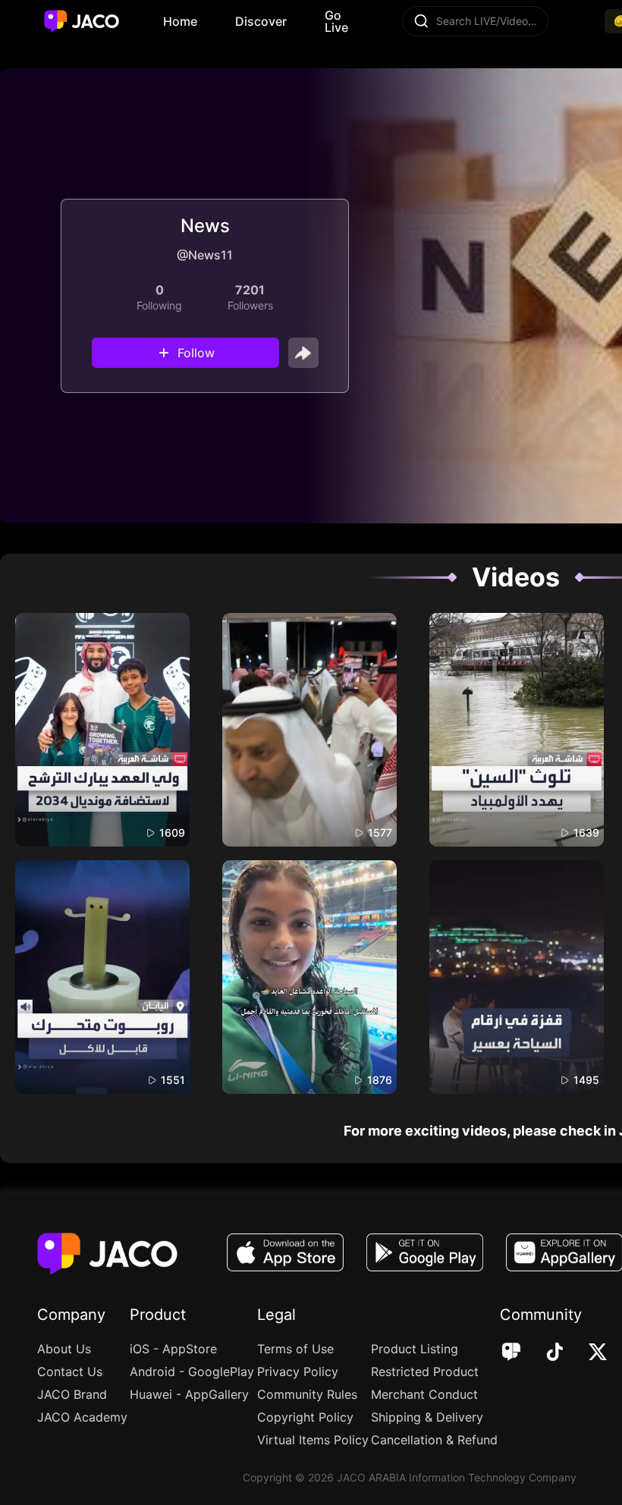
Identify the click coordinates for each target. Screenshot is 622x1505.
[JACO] (511, 1353)
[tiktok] (544, 1353)
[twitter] (587, 1353)
